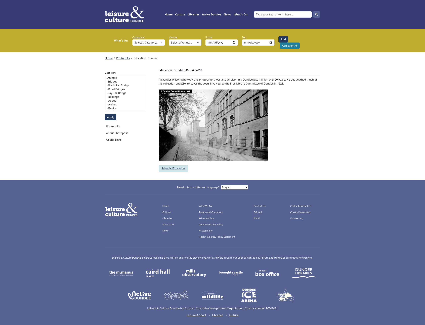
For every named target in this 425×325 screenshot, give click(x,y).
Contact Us (260, 206)
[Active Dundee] (139, 295)
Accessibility (206, 230)
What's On (241, 14)
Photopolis (123, 58)
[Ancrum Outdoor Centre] (285, 295)
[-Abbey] (125, 101)
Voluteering (296, 218)
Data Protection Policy (211, 224)
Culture (180, 14)
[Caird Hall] (157, 273)
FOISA (257, 218)
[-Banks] (125, 108)
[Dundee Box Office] (267, 273)
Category (110, 73)
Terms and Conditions (211, 212)
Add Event (288, 45)
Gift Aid (258, 212)
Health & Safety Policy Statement (217, 236)
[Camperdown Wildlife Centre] (212, 295)
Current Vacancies (300, 212)
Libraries (193, 14)
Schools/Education (173, 168)
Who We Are (205, 206)
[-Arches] (125, 104)
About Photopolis (117, 133)
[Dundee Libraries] (304, 273)
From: (209, 37)
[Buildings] (125, 97)
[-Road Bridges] (125, 89)
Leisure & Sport (196, 315)
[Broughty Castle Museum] (230, 273)
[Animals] (125, 78)
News (227, 14)
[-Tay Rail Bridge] (125, 93)
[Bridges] (125, 82)
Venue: (173, 37)
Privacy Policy (206, 218)
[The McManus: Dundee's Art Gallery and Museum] (121, 273)
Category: (138, 37)
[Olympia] (176, 295)
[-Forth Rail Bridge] (125, 85)
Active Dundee (211, 14)
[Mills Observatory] (194, 273)
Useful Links (114, 139)
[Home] (126, 14)
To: (244, 37)
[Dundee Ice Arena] (249, 295)
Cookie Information (300, 206)
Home (168, 14)
